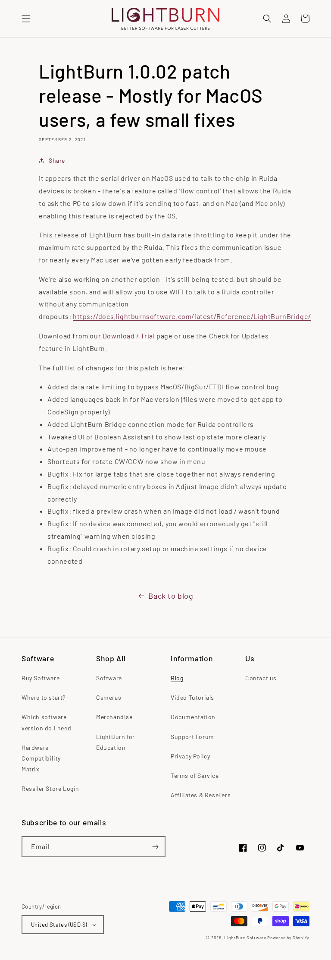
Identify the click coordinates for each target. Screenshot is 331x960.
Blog (177, 678)
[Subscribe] (155, 846)
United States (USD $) (59, 924)
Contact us (261, 678)
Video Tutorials (192, 697)
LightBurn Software (245, 937)
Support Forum (192, 736)
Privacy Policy (190, 756)
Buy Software (40, 678)
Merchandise (114, 716)
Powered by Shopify (288, 937)
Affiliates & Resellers (201, 795)
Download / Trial (129, 336)
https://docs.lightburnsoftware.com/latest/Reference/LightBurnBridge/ (192, 316)
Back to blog (170, 595)
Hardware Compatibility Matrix (41, 758)
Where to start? (44, 697)
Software (109, 678)
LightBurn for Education (115, 742)
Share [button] (57, 160)
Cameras (108, 697)
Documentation (193, 716)
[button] (25, 18)
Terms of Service (195, 775)
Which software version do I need (46, 722)
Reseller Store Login (50, 788)
